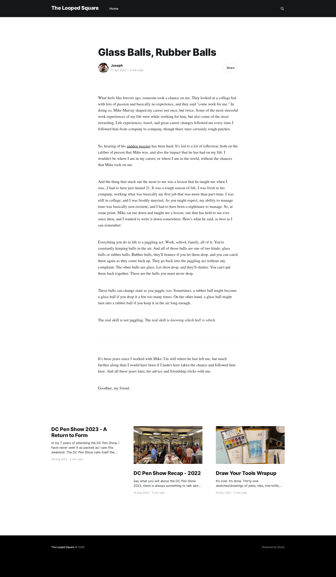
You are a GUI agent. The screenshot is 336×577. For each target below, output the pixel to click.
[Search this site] (282, 8)
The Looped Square (75, 8)
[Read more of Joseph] (103, 67)
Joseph (117, 65)
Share (230, 67)
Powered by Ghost (273, 547)
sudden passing (139, 146)
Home (113, 8)
